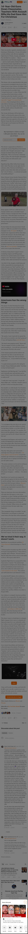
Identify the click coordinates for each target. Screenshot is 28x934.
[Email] (15, 927)
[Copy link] (4, 927)
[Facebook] (10, 927)
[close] (25, 902)
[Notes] (20, 927)
